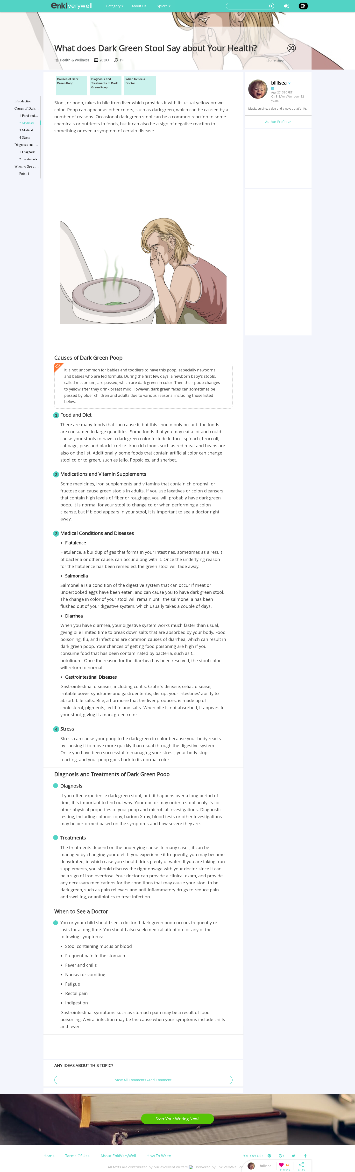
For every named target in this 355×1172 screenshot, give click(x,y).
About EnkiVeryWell (118, 1155)
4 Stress (24, 137)
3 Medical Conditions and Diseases (29, 130)
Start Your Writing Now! (177, 1119)
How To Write (159, 1155)
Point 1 (24, 173)
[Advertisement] (143, 170)
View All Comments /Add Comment (143, 1080)
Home (49, 1155)
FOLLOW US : (252, 1155)
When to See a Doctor (26, 166)
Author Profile (276, 121)
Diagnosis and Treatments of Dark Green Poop (26, 144)
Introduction (22, 101)
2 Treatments (28, 159)
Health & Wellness (74, 60)
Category (113, 6)
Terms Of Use (77, 1155)
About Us (139, 6)
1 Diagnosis (27, 151)
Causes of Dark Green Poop (26, 108)
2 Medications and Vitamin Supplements (29, 123)
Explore (162, 6)
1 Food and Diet (29, 115)
